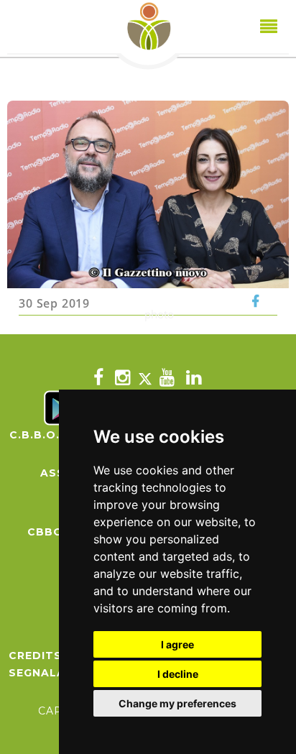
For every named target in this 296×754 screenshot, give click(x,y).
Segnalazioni (54, 672)
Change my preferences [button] (177, 703)
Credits (35, 655)
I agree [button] (177, 644)
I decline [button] (177, 674)
